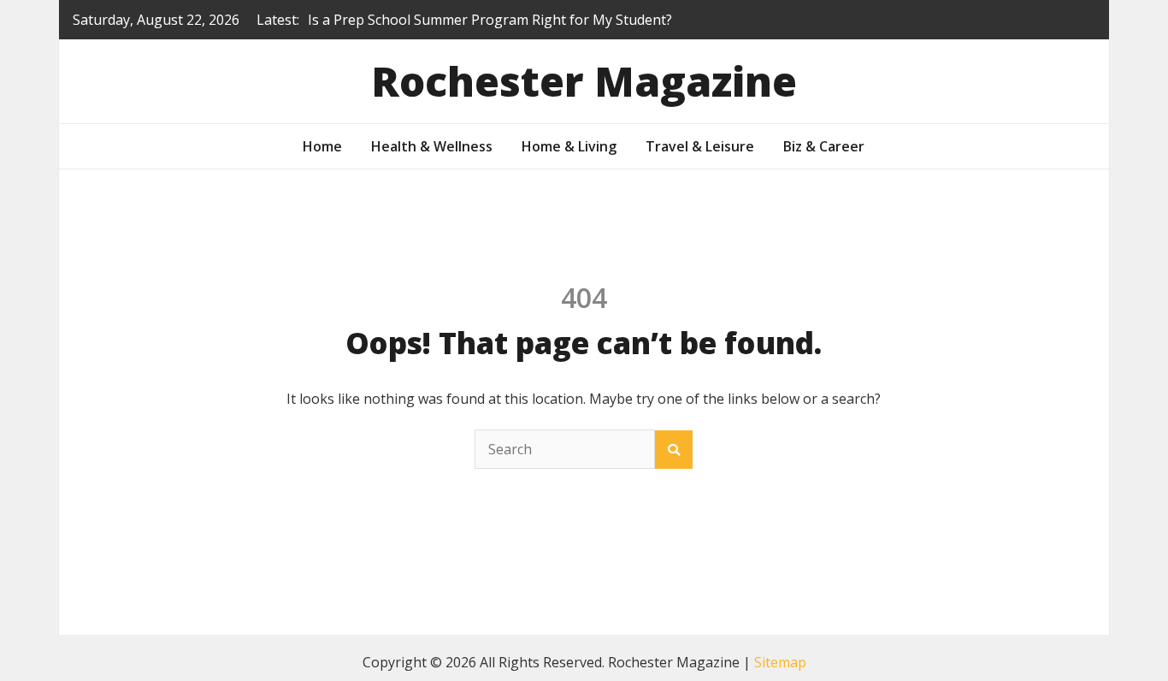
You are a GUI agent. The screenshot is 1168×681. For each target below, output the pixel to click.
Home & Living (569, 146)
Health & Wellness (432, 146)
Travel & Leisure (700, 146)
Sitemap (780, 662)
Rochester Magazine (584, 81)
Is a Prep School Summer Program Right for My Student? (490, 19)
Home (322, 146)
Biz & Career (823, 146)
